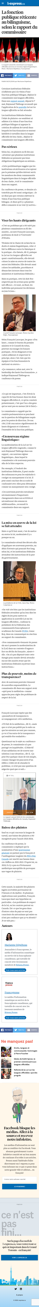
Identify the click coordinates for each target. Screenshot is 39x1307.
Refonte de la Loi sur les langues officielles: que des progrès (25, 1073)
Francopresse (12, 992)
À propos (19, 1295)
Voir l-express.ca (19, 1258)
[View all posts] (15, 970)
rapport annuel (17, 100)
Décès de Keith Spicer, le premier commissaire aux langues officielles (25, 1062)
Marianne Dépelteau (16, 944)
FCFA (25, 630)
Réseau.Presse (22, 964)
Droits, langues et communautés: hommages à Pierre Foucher (25, 1051)
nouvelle (22, 107)
